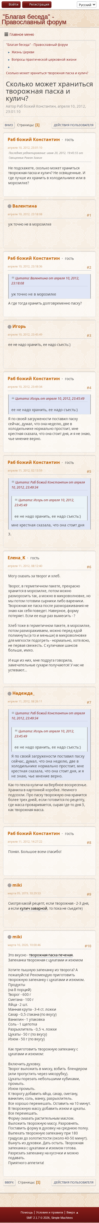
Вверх (9, 1182)
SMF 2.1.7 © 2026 (38, 1217)
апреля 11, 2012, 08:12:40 (25, 566)
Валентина (24, 206)
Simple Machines (62, 1217)
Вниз (9, 125)
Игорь (19, 326)
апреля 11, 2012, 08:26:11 (25, 701)
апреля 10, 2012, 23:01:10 (25, 147)
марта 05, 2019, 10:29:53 (24, 893)
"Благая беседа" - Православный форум (34, 19)
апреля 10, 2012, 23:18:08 (25, 214)
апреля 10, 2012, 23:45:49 (25, 334)
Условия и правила (49, 1212)
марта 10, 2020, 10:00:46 (24, 945)
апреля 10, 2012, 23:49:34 (25, 387)
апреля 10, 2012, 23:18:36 (25, 266)
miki (17, 885)
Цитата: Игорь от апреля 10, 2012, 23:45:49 (50, 398)
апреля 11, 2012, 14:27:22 (25, 841)
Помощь (27, 1212)
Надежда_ (23, 693)
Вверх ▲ (73, 1212)
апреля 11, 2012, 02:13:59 (25, 470)
